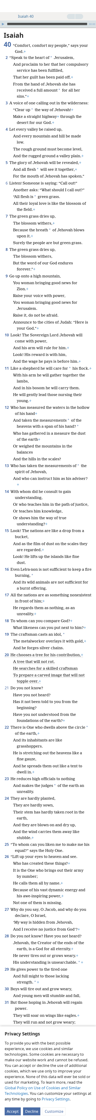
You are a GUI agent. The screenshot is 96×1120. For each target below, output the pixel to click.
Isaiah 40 (26, 16)
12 (7, 407)
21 (7, 687)
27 (7, 909)
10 (7, 335)
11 (7, 368)
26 (7, 856)
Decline (31, 1111)
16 (7, 569)
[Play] (3, 24)
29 (7, 969)
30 (7, 988)
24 (7, 798)
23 (7, 778)
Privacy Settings (56, 1099)
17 (7, 595)
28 (7, 936)
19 (7, 634)
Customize (54, 1111)
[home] (7, 6)
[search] (90, 6)
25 (7, 844)
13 (7, 465)
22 (7, 727)
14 (7, 491)
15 (7, 530)
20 (7, 654)
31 (7, 1002)
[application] (48, 23)
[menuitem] (7, 6)
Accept (13, 1111)
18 (7, 620)
